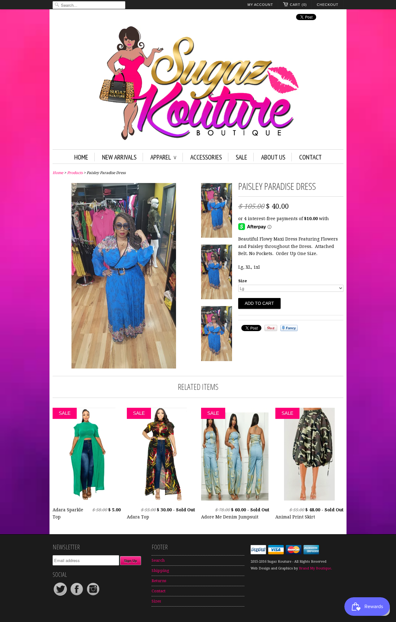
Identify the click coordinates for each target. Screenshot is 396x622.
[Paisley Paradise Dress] (123, 366)
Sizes (156, 601)
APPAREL (163, 157)
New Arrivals (119, 157)
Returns (159, 580)
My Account (260, 4)
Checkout (327, 4)
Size (242, 281)
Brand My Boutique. (315, 568)
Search (158, 560)
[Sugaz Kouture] (198, 84)
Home (81, 157)
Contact (310, 157)
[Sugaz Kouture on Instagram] (93, 595)
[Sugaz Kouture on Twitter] (61, 595)
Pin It (271, 328)
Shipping (160, 570)
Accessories (206, 157)
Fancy (289, 328)
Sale (241, 157)
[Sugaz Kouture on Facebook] (77, 595)
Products (75, 173)
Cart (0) (298, 4)
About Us (273, 157)
